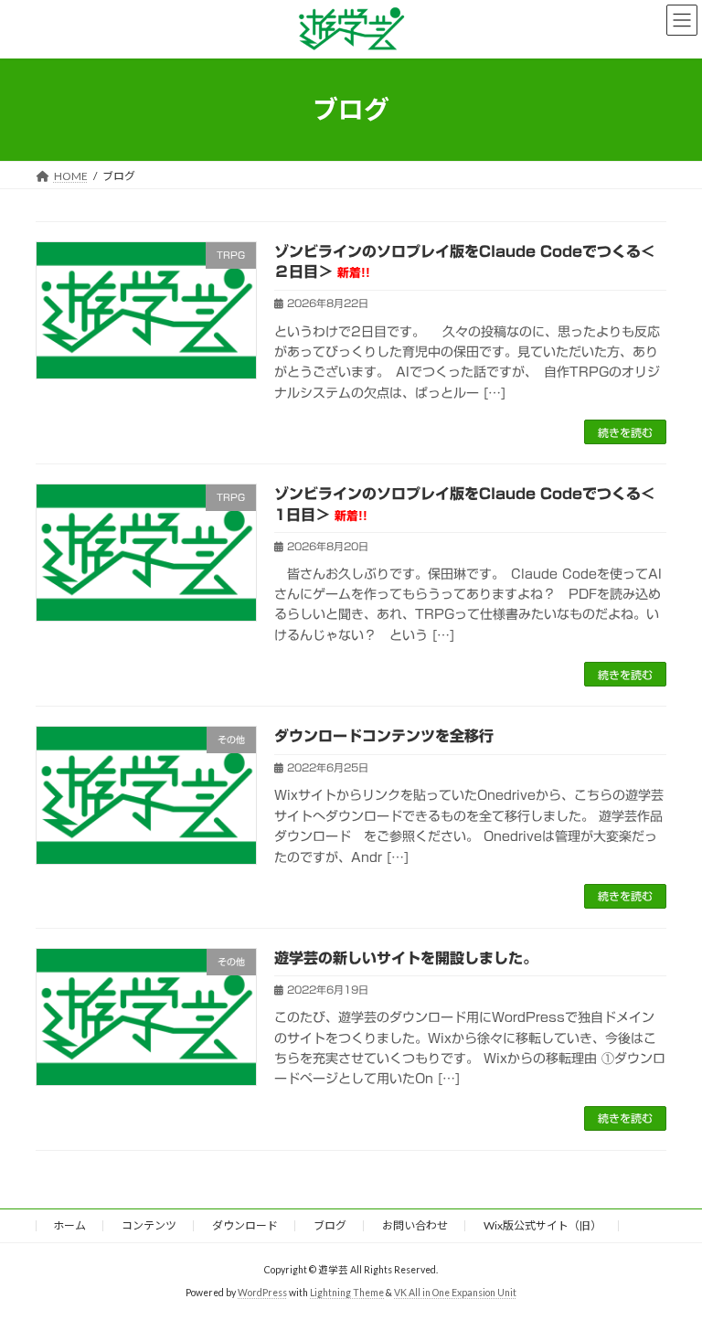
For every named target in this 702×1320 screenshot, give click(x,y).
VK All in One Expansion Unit (455, 1292)
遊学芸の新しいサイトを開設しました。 (405, 958)
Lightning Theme (347, 1292)
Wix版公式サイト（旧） (542, 1225)
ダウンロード (245, 1225)
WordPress (262, 1292)
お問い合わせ (415, 1225)
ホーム (69, 1225)
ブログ (330, 1225)
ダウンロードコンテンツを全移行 (384, 736)
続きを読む (625, 432)
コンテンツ (149, 1225)
